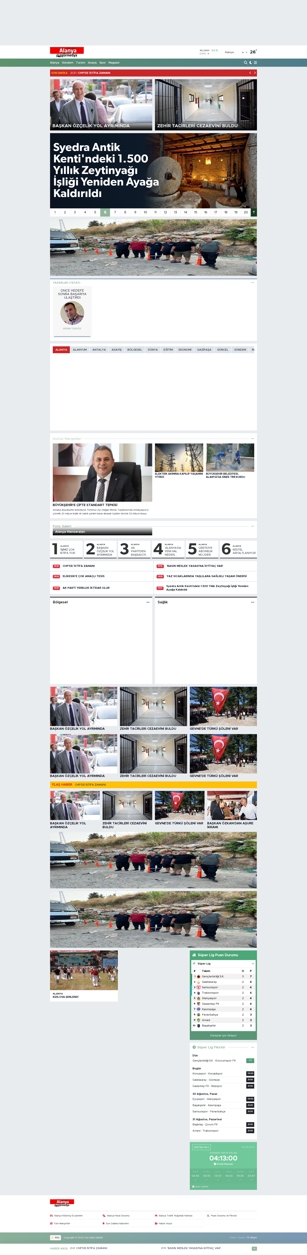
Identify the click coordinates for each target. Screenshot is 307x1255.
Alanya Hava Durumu (118, 1216)
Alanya (54, 62)
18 (225, 212)
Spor (102, 62)
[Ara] (246, 62)
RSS (56, 1237)
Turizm (80, 62)
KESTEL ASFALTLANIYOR (244, 551)
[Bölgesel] (148, 602)
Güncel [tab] (222, 349)
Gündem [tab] (240, 349)
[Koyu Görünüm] (250, 62)
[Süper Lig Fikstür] (252, 1047)
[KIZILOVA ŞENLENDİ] (84, 970)
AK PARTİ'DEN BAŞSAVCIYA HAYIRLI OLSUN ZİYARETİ (139, 551)
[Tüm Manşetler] (252, 438)
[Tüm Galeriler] (252, 526)
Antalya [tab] (99, 349)
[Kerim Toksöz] (72, 312)
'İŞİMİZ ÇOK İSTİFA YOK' (67, 551)
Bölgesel (60, 602)
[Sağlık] (252, 602)
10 (145, 212)
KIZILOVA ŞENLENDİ (65, 997)
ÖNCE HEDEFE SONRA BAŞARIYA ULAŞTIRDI (72, 294)
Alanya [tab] (61, 349)
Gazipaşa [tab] (204, 349)
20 (246, 212)
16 (205, 212)
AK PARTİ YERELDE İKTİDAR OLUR (86, 588)
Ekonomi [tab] (185, 349)
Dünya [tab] (153, 349)
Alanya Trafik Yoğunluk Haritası (175, 1216)
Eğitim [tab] (168, 349)
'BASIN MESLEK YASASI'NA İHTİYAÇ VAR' (195, 566)
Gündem (67, 62)
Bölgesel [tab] (134, 349)
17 (215, 212)
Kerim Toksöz (72, 328)
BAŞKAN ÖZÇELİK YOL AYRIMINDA (105, 551)
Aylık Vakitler (202, 1187)
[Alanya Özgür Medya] (67, 52)
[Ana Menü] (255, 62)
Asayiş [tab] (117, 349)
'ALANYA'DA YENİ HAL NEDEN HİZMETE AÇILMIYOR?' (173, 551)
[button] (250, 73)
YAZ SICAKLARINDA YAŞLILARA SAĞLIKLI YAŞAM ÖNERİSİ (207, 576)
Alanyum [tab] (80, 349)
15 (195, 212)
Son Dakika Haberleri (117, 1223)
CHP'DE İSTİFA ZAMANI (79, 566)
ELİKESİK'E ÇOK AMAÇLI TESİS (84, 576)
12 (165, 212)
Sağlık (163, 602)
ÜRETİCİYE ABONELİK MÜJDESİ (206, 551)
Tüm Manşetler (62, 1223)
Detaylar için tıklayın (223, 1035)
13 (175, 212)
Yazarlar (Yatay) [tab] (66, 282)
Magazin (114, 62)
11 (155, 212)
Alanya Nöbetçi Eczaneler (68, 1216)
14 (185, 212)
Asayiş (92, 62)
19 (235, 212)
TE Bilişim (251, 1237)
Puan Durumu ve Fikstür (224, 1216)
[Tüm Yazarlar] (252, 282)
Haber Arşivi (165, 1223)
